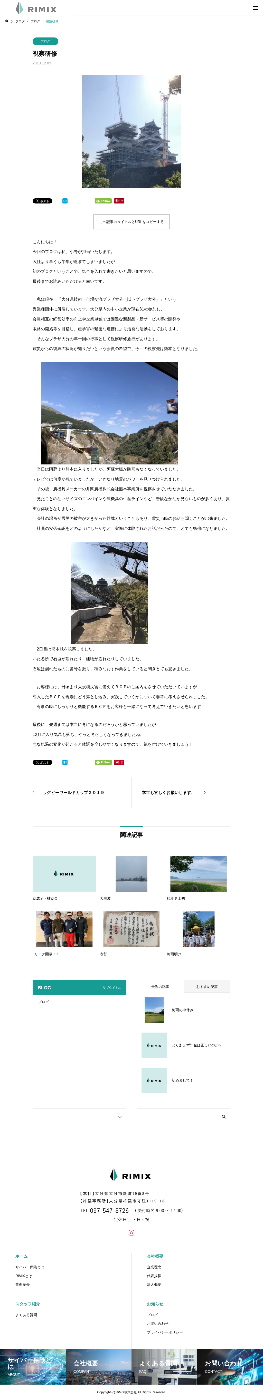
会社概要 (155, 1256)
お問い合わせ (157, 1323)
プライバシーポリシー (165, 1332)
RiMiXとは (23, 1276)
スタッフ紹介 (27, 1304)
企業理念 (154, 1267)
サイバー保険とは (29, 1267)
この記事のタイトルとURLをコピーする (131, 222)
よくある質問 (26, 1315)
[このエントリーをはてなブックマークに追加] (65, 202)
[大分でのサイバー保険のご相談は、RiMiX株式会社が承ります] (37, 7)
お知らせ (155, 1304)
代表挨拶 (154, 1276)
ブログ (45, 41)
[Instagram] (131, 1232)
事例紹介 (22, 1284)
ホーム (21, 1256)
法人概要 (154, 1284)
